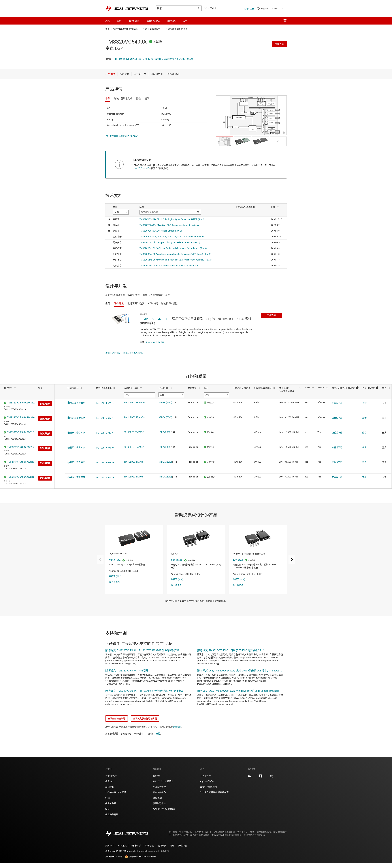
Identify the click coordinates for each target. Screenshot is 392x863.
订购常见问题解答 (208, 792)
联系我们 (157, 776)
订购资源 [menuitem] (171, 20)
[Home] (126, 8)
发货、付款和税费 (208, 787)
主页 (107, 29)
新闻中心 (109, 787)
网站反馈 (182, 845)
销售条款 (149, 845)
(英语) (190, 59)
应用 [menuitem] (119, 20)
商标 (172, 845)
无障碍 (108, 845)
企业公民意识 (111, 814)
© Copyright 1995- (116, 851)
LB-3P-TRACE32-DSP (154, 319)
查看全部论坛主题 (116, 718)
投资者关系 (110, 803)
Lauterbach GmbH (155, 342)
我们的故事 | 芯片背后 (115, 792)
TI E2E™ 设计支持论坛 (163, 781)
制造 (107, 809)
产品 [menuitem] (107, 20)
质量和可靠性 (159, 803)
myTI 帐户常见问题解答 (164, 809)
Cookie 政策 (121, 845)
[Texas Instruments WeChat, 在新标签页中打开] (249, 777)
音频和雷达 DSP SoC (177, 29)
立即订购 (279, 44)
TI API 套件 (205, 776)
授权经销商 (223, 792)
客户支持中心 (159, 792)
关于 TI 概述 (111, 776)
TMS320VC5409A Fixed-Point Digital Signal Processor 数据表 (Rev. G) (152, 59)
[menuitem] (284, 21)
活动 (107, 798)
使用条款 (176, 727)
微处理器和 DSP (152, 29)
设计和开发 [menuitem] (134, 20)
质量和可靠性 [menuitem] (153, 20)
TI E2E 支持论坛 (140, 168)
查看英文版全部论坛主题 (145, 718)
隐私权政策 (136, 845)
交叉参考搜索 (159, 787)
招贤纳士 (109, 781)
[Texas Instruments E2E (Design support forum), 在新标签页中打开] (260, 777)
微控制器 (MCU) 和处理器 (125, 29)
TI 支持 (157, 733)
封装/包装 (157, 798)
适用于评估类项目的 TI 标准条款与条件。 (125, 353)
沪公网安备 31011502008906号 (142, 856)
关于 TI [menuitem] (186, 20)
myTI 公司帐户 (207, 781)
